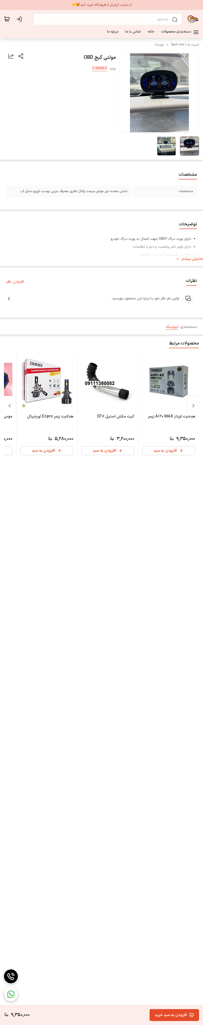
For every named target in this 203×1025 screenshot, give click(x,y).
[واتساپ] (11, 994)
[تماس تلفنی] (11, 976)
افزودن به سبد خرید (171, 1015)
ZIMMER (99, 68)
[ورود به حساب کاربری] (20, 19)
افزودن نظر (15, 282)
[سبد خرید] (7, 19)
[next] (10, 406)
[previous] (193, 406)
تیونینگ (159, 44)
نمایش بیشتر (192, 259)
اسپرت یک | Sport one (185, 44)
